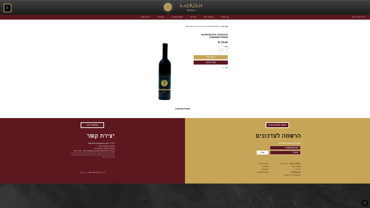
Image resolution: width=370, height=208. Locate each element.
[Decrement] (226, 50)
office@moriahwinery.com (98, 143)
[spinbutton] (223, 50)
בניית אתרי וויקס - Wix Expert (90, 172)
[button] (7, 7)
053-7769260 (88, 151)
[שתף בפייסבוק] (226, 67)
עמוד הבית (224, 26)
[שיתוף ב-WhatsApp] (223, 67)
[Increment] (220, 50)
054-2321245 (104, 146)
